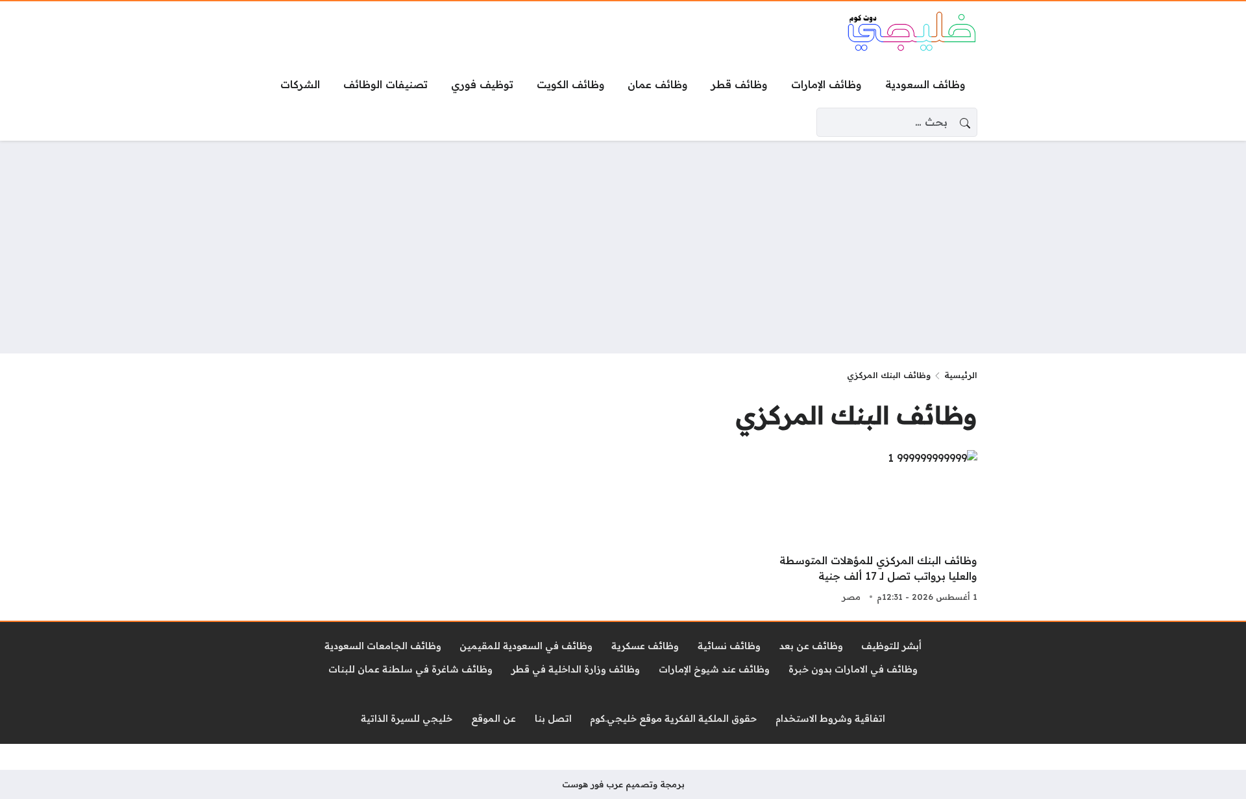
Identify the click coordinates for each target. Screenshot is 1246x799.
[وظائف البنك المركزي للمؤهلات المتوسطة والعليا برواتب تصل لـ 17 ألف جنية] (864, 528)
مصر (851, 596)
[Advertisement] (623, 247)
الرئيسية (960, 375)
